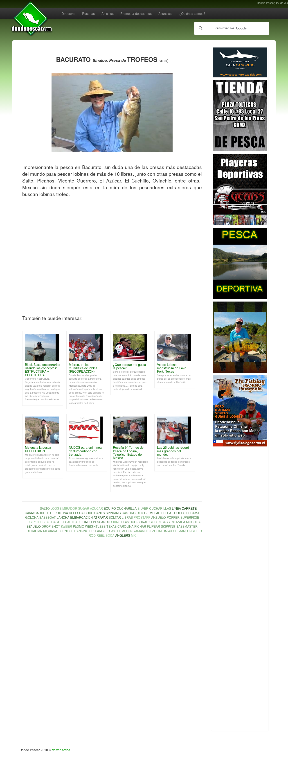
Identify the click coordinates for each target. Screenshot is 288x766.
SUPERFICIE (189, 517)
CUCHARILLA (127, 508)
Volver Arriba (61, 750)
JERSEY (30, 522)
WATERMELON (122, 531)
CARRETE (189, 508)
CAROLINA (125, 526)
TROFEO (178, 513)
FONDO (86, 522)
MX (133, 535)
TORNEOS (65, 531)
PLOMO (78, 526)
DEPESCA (76, 513)
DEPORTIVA (59, 513)
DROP (46, 526)
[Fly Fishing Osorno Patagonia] (240, 410)
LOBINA (33, 508)
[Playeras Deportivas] (240, 189)
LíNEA (176, 508)
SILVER (142, 508)
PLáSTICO (129, 522)
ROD (92, 535)
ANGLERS (122, 535)
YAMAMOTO (142, 531)
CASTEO (57, 522)
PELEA (166, 513)
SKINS (115, 522)
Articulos (107, 13)
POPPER (173, 517)
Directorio (68, 13)
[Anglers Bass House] (240, 115)
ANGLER (103, 531)
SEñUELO (34, 526)
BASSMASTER (187, 526)
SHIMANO (180, 531)
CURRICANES (94, 513)
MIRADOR (69, 508)
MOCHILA (193, 522)
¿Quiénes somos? (192, 13)
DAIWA (167, 531)
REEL (101, 535)
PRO (92, 531)
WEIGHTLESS (95, 526)
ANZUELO (158, 517)
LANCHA (63, 517)
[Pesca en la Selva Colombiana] (240, 337)
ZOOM (157, 531)
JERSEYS (43, 522)
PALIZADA (178, 522)
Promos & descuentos (136, 13)
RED (140, 513)
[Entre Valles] (240, 263)
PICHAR (140, 526)
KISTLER (195, 531)
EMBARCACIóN (81, 517)
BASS (166, 522)
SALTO (45, 508)
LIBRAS (127, 517)
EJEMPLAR (152, 513)
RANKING (81, 531)
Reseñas (88, 13)
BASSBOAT (47, 517)
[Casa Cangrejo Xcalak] (240, 62)
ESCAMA (192, 513)
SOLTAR (115, 517)
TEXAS (111, 526)
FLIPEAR (153, 526)
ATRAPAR (101, 517)
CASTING (129, 513)
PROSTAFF (142, 517)
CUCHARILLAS (160, 508)
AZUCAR (96, 508)
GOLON (155, 522)
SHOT (56, 526)
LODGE (56, 508)
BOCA (110, 535)
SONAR (142, 522)
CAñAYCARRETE (37, 513)
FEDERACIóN (32, 531)
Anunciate (165, 13)
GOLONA (31, 517)
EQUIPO (110, 508)
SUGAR (83, 508)
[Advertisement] (240, 523)
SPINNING (113, 513)
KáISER (66, 526)
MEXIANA (50, 531)
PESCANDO (101, 522)
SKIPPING (168, 526)
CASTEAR (72, 522)
